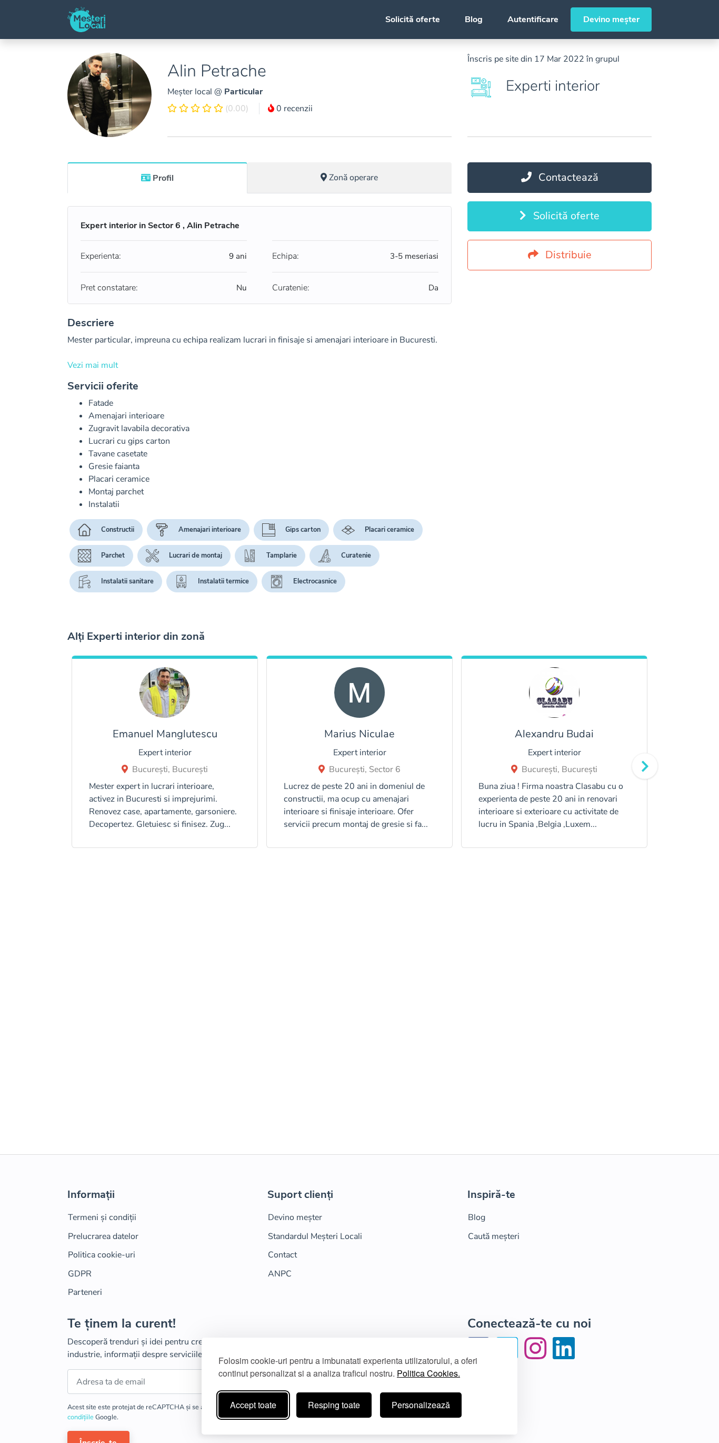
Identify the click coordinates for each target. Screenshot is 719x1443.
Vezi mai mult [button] (92, 365)
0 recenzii (293, 108)
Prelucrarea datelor (103, 1236)
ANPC (280, 1274)
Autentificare (532, 19)
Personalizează (421, 1405)
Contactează (567, 177)
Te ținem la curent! (121, 1323)
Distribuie (567, 255)
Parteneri (85, 1292)
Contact (282, 1255)
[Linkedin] (564, 1355)
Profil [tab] (163, 178)
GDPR (80, 1274)
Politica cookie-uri (101, 1255)
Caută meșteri (494, 1236)
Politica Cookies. (428, 1373)
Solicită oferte (412, 19)
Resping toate (334, 1405)
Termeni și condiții (102, 1217)
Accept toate (253, 1405)
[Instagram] (537, 1355)
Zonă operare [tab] (353, 177)
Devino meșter (611, 19)
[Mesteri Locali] (86, 19)
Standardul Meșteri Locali (315, 1236)
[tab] (157, 177)
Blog (474, 19)
